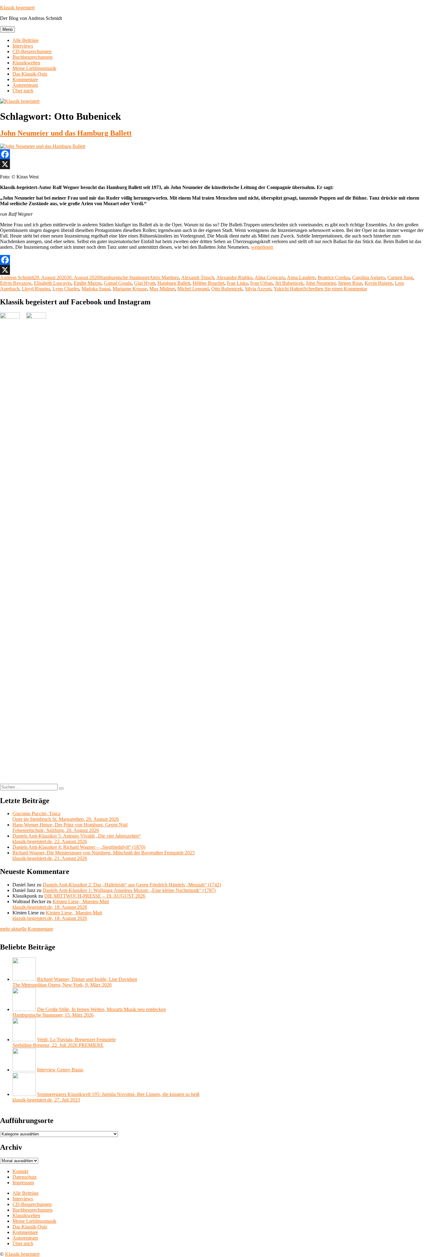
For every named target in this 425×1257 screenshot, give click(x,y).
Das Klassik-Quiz (29, 73)
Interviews (22, 46)
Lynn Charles (66, 288)
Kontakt (20, 1171)
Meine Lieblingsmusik (34, 68)
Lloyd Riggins (36, 288)
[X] (212, 164)
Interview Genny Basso (60, 1069)
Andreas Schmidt (17, 277)
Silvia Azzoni (258, 288)
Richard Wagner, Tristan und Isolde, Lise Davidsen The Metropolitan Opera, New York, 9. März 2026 (74, 982)
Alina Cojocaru (270, 277)
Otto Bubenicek (226, 288)
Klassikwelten (26, 62)
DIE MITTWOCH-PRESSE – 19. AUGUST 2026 (94, 896)
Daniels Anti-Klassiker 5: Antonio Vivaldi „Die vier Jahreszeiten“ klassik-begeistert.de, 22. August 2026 (76, 838)
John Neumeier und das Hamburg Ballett (66, 133)
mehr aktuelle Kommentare (26, 928)
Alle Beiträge (25, 40)
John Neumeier (320, 283)
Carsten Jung (400, 277)
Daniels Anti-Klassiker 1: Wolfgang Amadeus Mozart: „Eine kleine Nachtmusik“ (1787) (129, 890)
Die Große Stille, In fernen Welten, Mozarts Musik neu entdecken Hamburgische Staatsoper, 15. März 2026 (89, 1012)
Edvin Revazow (15, 283)
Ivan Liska (237, 283)
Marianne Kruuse (130, 288)
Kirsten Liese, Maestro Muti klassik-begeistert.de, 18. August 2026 (60, 904)
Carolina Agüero (368, 277)
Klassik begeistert (17, 7)
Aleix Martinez (164, 277)
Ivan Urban (261, 283)
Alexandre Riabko (234, 277)
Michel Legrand (193, 288)
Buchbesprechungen (32, 57)
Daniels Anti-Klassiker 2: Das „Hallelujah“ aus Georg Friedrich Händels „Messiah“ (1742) (132, 884)
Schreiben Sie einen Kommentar (335, 288)
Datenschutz (24, 1177)
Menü (7, 29)
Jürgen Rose (350, 283)
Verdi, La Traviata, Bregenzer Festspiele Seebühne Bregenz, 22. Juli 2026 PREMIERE (64, 1042)
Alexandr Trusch (197, 277)
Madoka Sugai (96, 288)
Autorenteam (25, 85)
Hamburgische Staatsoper (124, 277)
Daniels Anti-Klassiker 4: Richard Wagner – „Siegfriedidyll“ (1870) (78, 847)
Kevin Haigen (378, 283)
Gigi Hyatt (144, 283)
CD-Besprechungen (32, 51)
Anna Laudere (301, 277)
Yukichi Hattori (288, 288)
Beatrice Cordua (334, 277)
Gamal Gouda (118, 283)
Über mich (22, 90)
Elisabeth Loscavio (52, 283)
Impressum (23, 1182)
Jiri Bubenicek (289, 283)
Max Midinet (162, 288)
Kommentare (25, 79)
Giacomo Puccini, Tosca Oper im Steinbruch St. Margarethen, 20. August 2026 (65, 816)
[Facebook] (212, 154)
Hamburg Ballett (173, 283)
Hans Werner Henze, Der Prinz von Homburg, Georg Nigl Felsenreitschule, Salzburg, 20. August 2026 (70, 827)
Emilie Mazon (87, 283)
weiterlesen (262, 247)
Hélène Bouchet (208, 283)
